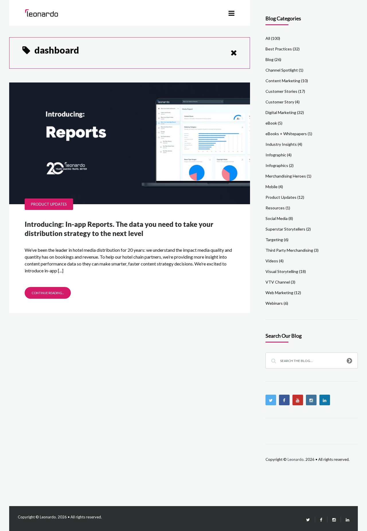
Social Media (277, 218)
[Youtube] (297, 400)
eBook (271, 123)
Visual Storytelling (282, 271)
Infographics (277, 165)
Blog (270, 59)
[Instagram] (311, 400)
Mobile (272, 186)
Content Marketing (283, 80)
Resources (275, 207)
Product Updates (49, 204)
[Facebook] (284, 400)
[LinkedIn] (345, 519)
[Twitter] (271, 400)
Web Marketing (279, 292)
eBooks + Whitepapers (286, 133)
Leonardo (296, 459)
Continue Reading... (48, 293)
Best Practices (279, 48)
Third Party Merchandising (289, 250)
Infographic (276, 154)
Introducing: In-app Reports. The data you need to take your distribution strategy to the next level (119, 228)
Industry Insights (281, 144)
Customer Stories (281, 91)
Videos (272, 260)
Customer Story (280, 101)
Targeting (274, 239)
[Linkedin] (324, 400)
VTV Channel (278, 282)
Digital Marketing (281, 112)
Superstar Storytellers (285, 229)
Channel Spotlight (282, 70)
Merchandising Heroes (286, 176)
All (268, 38)
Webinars (274, 303)
